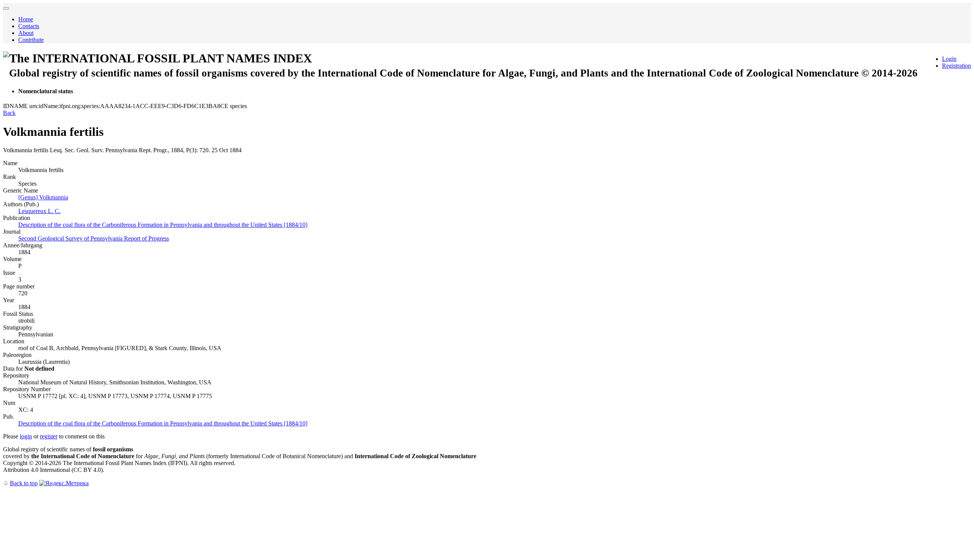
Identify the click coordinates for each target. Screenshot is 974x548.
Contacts (28, 26)
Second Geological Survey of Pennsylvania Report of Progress (93, 238)
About (25, 33)
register (48, 436)
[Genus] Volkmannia (43, 197)
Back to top (24, 483)
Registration (956, 65)
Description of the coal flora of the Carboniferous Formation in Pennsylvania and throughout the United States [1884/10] (162, 224)
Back (9, 113)
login (26, 436)
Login (949, 59)
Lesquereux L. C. (39, 211)
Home (25, 19)
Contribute (31, 40)
